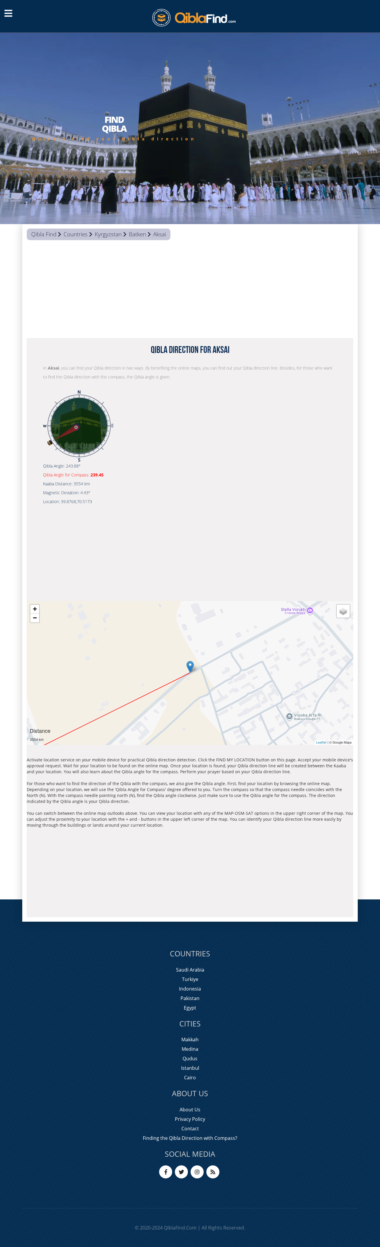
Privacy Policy (190, 1119)
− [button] (35, 618)
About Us (190, 1109)
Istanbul (190, 1068)
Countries (76, 234)
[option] (190, 128)
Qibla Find (43, 234)
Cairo (190, 1077)
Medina (190, 1049)
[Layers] (343, 611)
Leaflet (321, 742)
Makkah (190, 1039)
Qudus (190, 1058)
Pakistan (190, 998)
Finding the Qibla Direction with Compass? (190, 1138)
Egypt (190, 1007)
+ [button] (35, 609)
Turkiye (190, 979)
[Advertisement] (190, 290)
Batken (137, 234)
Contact (190, 1128)
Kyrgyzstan (108, 234)
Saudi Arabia (190, 969)
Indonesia (190, 988)
